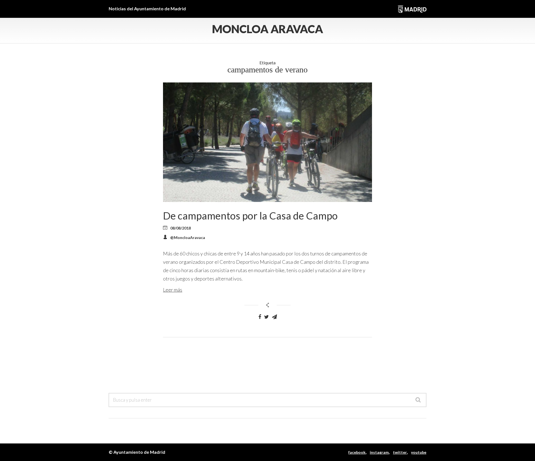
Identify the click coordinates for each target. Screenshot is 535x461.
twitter (400, 452)
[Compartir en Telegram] (274, 317)
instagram (379, 452)
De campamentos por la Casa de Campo (250, 215)
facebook (357, 452)
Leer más (172, 290)
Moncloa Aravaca (267, 29)
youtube (418, 452)
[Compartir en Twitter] (266, 317)
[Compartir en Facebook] (259, 317)
